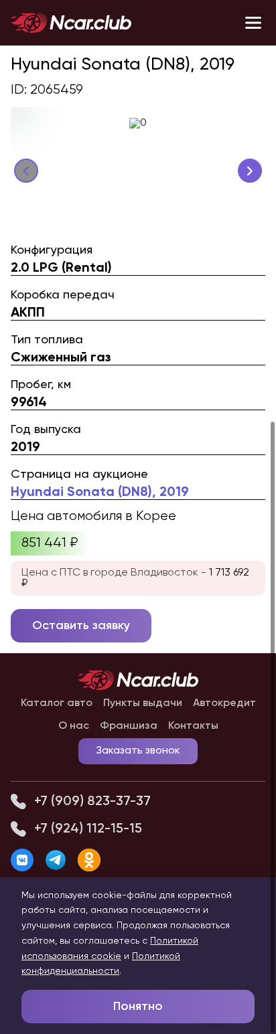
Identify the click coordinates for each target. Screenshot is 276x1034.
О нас (73, 726)
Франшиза (128, 726)
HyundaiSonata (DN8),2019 (100, 492)
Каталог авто (56, 703)
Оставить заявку (81, 626)
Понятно (138, 1007)
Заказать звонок (138, 751)
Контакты (193, 726)
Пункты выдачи (142, 703)
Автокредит (224, 703)
